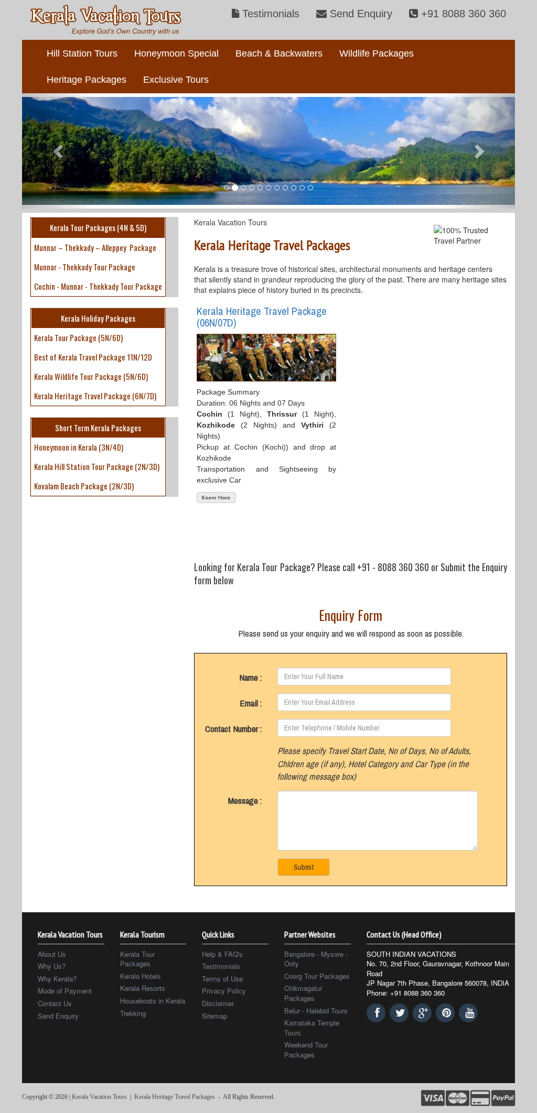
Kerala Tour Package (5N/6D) (78, 337)
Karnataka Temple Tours (311, 1028)
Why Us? (52, 966)
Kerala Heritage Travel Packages (174, 1096)
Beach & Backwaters (279, 53)
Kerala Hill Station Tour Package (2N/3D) (96, 466)
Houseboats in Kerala (152, 1001)
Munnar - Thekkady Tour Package (84, 266)
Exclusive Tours (176, 79)
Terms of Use (222, 979)
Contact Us (55, 1003)
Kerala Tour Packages (137, 959)
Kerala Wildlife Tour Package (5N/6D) (91, 376)
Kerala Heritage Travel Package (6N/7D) (95, 395)
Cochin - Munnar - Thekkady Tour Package (98, 286)
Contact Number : (233, 729)
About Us (52, 954)
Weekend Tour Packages (306, 1050)
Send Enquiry (359, 13)
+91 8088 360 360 (462, 13)
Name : (250, 677)
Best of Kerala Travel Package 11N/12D (93, 357)
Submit (304, 867)
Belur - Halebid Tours (316, 1011)
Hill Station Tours (82, 53)
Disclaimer (218, 1003)
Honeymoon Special (176, 53)
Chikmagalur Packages (303, 993)
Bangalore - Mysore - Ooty (316, 959)
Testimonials (269, 13)
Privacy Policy (224, 991)
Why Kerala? (57, 979)
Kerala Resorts (142, 988)
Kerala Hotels (140, 976)
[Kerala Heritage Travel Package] (216, 496)
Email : (251, 703)
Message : (245, 800)
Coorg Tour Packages (317, 976)
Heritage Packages (86, 79)
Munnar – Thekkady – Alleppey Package (95, 247)
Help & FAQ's (222, 954)
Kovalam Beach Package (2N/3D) (84, 486)
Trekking (133, 1013)
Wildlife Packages (376, 53)
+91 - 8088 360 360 (393, 567)
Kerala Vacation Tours (230, 222)
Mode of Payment (65, 991)
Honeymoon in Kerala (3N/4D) (78, 447)
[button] (59, 151)
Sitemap (214, 1016)
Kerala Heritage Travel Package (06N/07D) (262, 317)
